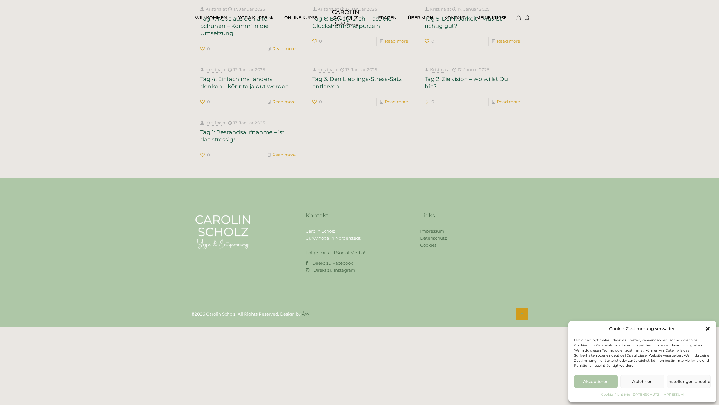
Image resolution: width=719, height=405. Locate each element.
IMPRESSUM (673, 394)
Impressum (432, 231)
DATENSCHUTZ (646, 394)
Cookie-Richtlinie (615, 394)
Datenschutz (433, 238)
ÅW (306, 314)
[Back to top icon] (522, 314)
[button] (708, 329)
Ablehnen (642, 381)
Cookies (428, 245)
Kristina (214, 69)
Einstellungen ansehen (689, 381)
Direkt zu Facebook (332, 263)
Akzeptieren (596, 381)
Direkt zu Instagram (334, 270)
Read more (284, 48)
